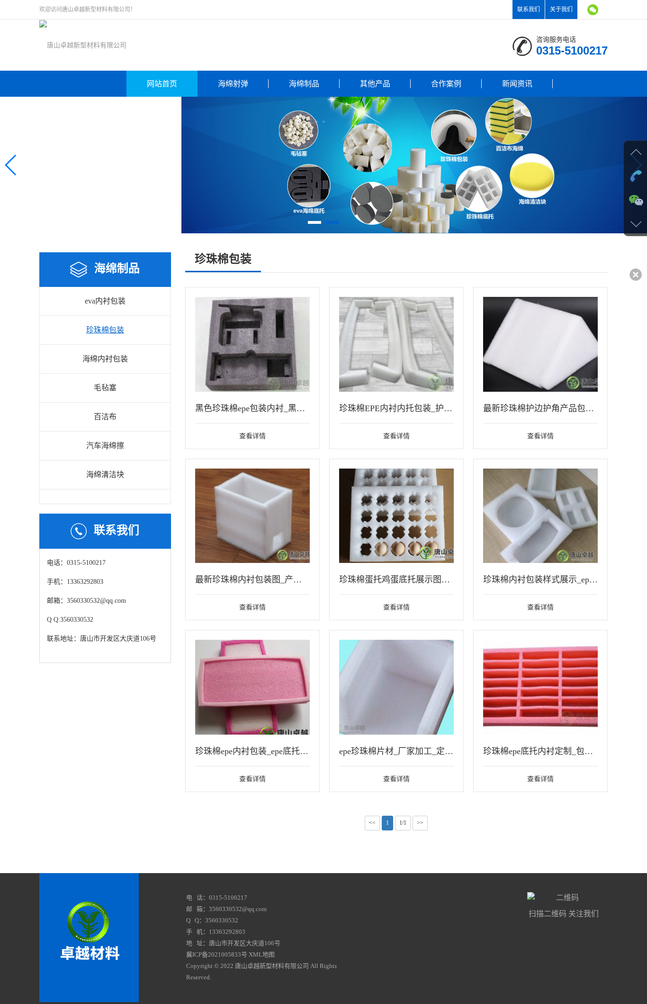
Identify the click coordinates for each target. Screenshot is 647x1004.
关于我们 (561, 9)
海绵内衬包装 (105, 359)
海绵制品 (304, 84)
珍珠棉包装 (105, 330)
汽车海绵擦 (105, 446)
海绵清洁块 (105, 474)
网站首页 (162, 84)
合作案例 (446, 84)
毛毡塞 (105, 388)
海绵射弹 (233, 84)
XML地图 (262, 954)
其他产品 (375, 84)
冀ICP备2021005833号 (216, 954)
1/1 (402, 823)
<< (372, 823)
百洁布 (105, 417)
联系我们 (528, 9)
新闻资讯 (517, 84)
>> (420, 823)
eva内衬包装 (105, 301)
